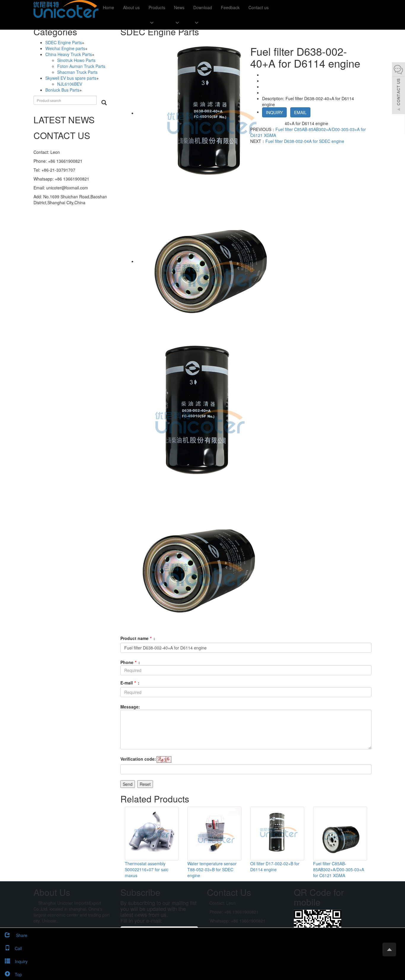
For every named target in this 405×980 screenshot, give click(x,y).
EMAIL (300, 112)
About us (131, 7)
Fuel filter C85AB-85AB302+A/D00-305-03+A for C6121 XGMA (338, 869)
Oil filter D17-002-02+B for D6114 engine (274, 866)
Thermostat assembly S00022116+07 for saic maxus (146, 869)
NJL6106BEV (69, 84)
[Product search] (104, 102)
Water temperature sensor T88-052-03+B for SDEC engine (212, 869)
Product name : (137, 638)
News (179, 7)
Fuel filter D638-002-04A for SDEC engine (304, 141)
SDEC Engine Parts (63, 42)
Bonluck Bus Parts (62, 90)
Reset (145, 784)
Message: (130, 707)
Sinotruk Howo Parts (76, 60)
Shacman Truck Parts (77, 72)
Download (202, 7)
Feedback (230, 7)
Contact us (258, 7)
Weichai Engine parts (65, 48)
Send (128, 784)
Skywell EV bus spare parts (70, 78)
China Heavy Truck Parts (68, 54)
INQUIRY (274, 112)
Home (108, 7)
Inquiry (21, 961)
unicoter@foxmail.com (67, 188)
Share (21, 935)
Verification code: (138, 759)
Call (18, 948)
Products (157, 7)
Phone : (130, 662)
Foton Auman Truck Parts (81, 66)
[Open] (398, 89)
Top (18, 974)
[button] (157, 22)
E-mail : (129, 683)
